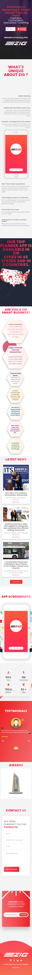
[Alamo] (14, 286)
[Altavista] (25, 277)
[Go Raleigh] (26, 278)
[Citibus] (12, 281)
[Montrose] (9, 277)
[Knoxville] (22, 279)
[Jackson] (19, 282)
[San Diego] (3, 280)
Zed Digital (16, 967)
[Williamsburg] (26, 277)
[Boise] (5, 272)
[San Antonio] (13, 284)
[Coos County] (1, 272)
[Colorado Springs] (11, 277)
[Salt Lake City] (7, 275)
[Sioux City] (15, 274)
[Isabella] (21, 273)
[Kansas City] (16, 277)
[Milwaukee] (20, 274)
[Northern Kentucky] (22, 277)
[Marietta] (23, 280)
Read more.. (16, 502)
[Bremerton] (2, 269)
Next (30, 783)
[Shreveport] (17, 281)
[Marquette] (20, 271)
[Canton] (23, 275)
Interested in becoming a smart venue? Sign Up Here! (16, 11)
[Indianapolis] (21, 276)
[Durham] (25, 278)
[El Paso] (9, 282)
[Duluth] (17, 271)
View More (16, 582)
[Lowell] (2, 272)
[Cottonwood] (6, 279)
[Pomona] (3, 279)
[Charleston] (25, 280)
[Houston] (15, 284)
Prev (2, 783)
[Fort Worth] (15, 282)
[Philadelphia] (26, 275)
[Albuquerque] (9, 279)
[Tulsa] (15, 279)
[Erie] (24, 274)
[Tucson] (6, 281)
